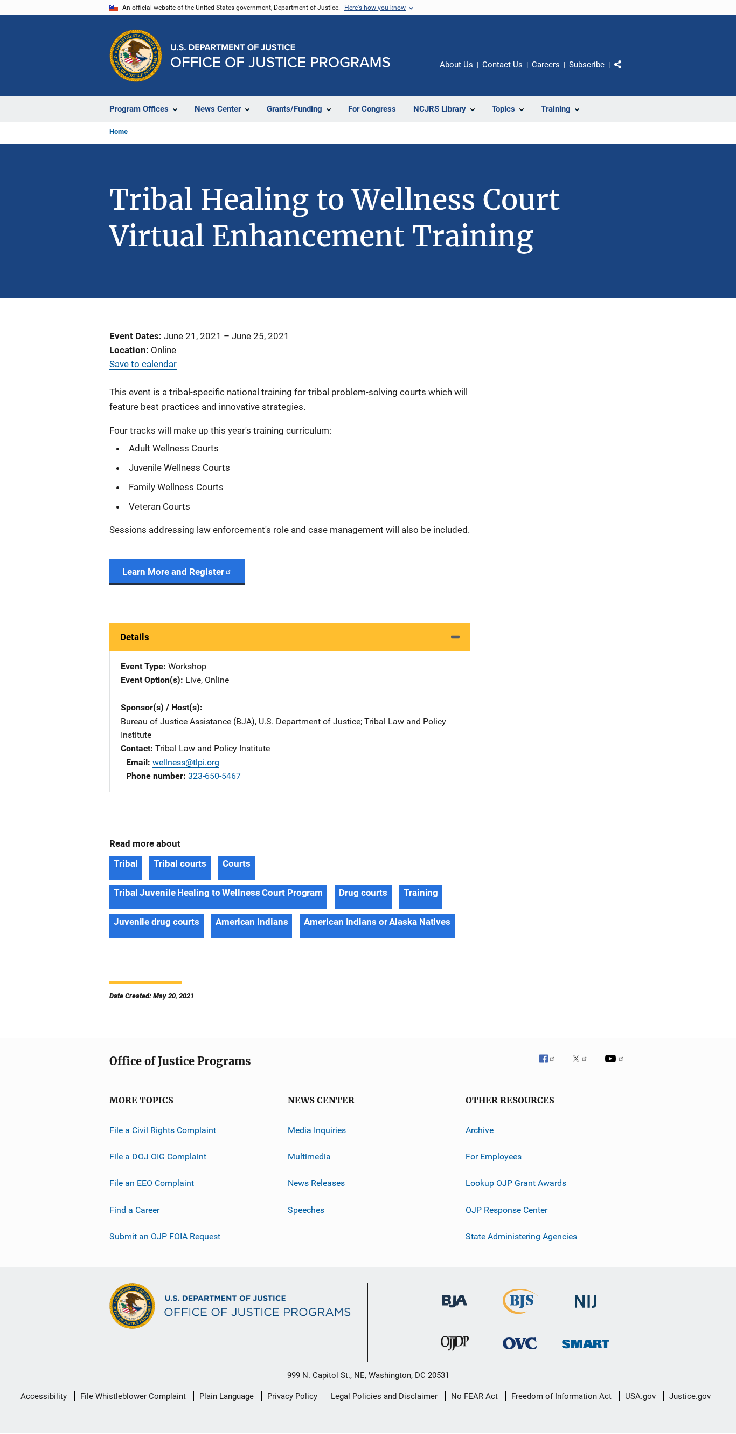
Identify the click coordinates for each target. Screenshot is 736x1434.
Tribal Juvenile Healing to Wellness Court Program (218, 892)
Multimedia (309, 1156)
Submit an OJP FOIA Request (164, 1236)
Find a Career (134, 1209)
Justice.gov (690, 1396)
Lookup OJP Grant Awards (516, 1183)
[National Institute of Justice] (585, 1309)
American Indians (252, 921)
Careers (546, 65)
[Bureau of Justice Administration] (454, 1309)
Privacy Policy (292, 1396)
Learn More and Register (173, 571)
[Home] (280, 55)
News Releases (316, 1183)
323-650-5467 (214, 776)
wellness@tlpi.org (185, 762)
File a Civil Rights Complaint (162, 1129)
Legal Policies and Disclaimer (384, 1396)
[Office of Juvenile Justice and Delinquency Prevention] (455, 1352)
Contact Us (502, 65)
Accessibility (43, 1396)
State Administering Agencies (521, 1236)
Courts (236, 863)
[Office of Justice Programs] (135, 55)
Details (134, 637)
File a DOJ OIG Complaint (157, 1156)
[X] (583, 1066)
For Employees (494, 1156)
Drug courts (363, 892)
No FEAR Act (474, 1396)
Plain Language (226, 1396)
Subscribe (587, 65)
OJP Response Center (506, 1209)
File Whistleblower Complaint (133, 1396)
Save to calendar (143, 364)
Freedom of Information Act (561, 1396)
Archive (480, 1129)
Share (626, 72)
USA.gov (640, 1396)
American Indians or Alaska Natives (377, 921)
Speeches (306, 1209)
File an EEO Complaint (151, 1183)
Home (118, 131)
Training (421, 892)
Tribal (125, 863)
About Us (456, 65)
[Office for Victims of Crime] (520, 1351)
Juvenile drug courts (156, 921)
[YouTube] (616, 1066)
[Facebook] (551, 1066)
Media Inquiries (317, 1129)
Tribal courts (180, 863)
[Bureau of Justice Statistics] (520, 1315)
